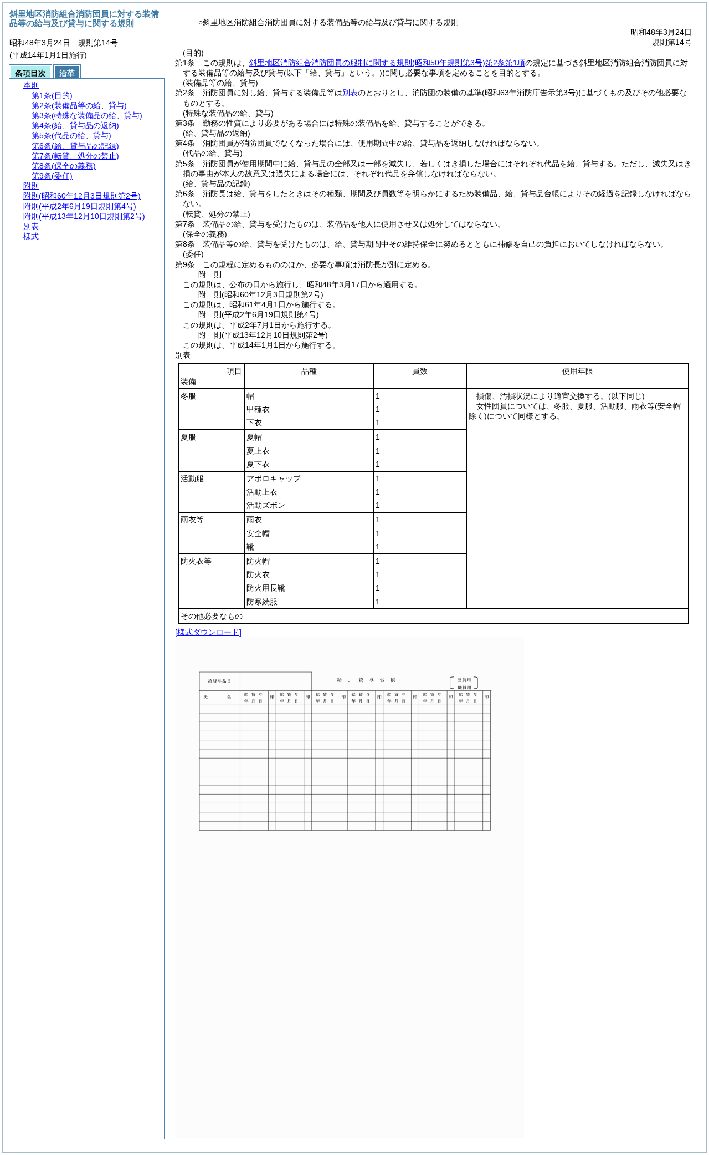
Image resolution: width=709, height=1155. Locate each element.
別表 (350, 92)
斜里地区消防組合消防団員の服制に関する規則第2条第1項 (387, 62)
